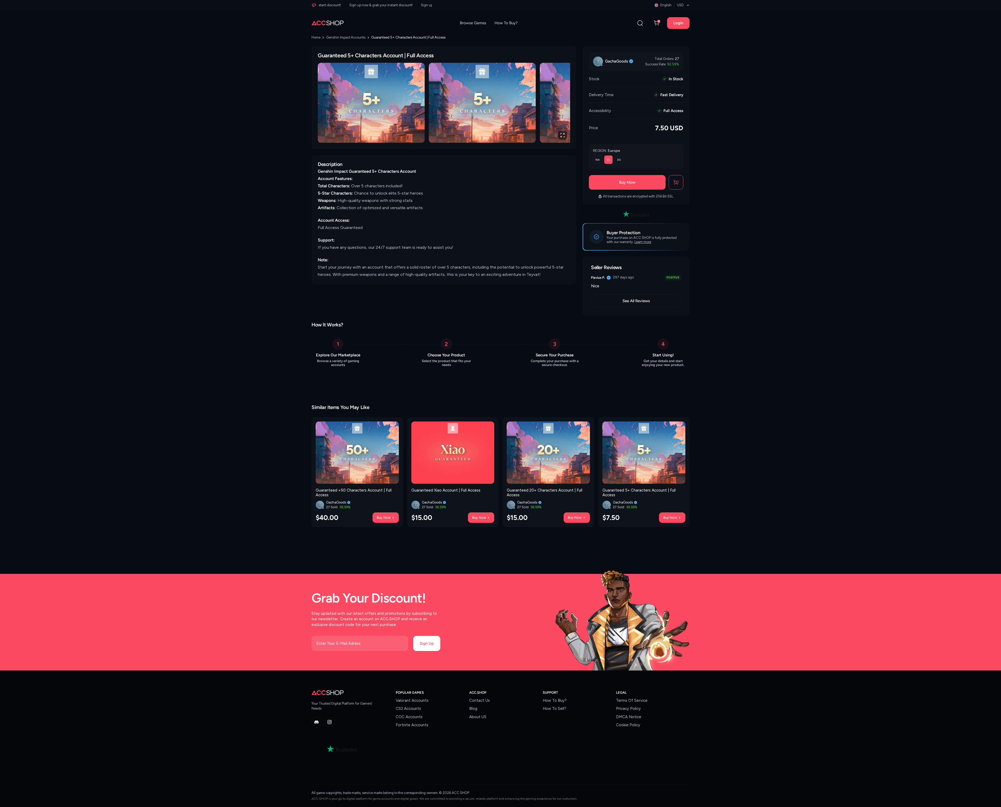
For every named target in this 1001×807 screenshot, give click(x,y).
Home (316, 37)
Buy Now (627, 182)
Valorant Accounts (412, 700)
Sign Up (427, 643)
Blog (473, 708)
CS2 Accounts (408, 708)
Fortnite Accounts (412, 725)
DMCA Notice (628, 717)
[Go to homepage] (328, 23)
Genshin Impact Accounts (345, 37)
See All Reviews (636, 301)
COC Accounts (409, 717)
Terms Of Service (632, 700)
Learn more (642, 242)
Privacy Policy (628, 708)
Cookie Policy (628, 725)
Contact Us (479, 700)
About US (477, 717)
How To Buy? (506, 23)
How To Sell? (554, 708)
